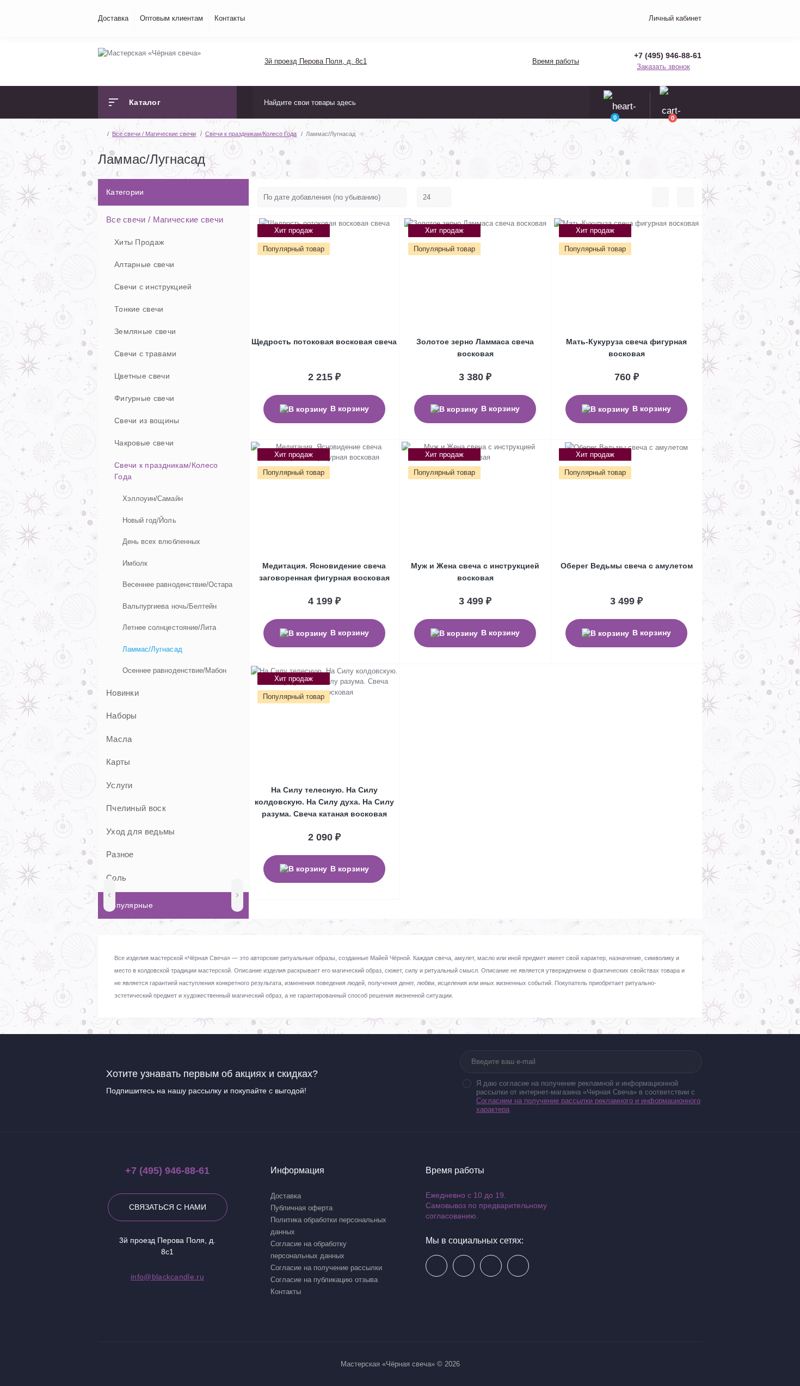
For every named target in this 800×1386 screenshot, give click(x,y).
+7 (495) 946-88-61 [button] (167, 1170)
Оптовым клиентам (171, 18)
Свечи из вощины (147, 420)
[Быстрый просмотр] (387, 230)
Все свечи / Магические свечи (164, 219)
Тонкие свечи (139, 309)
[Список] (660, 197)
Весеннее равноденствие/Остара (177, 584)
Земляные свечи (145, 331)
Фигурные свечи (144, 398)
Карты (118, 761)
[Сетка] (685, 197)
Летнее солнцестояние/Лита (169, 627)
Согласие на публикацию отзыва (324, 1280)
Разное (120, 854)
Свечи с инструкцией (153, 286)
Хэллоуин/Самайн (152, 498)
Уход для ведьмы (140, 831)
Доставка (113, 18)
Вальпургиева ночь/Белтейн (169, 606)
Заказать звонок (663, 67)
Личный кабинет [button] (675, 18)
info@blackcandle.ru (167, 1276)
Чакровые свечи (144, 442)
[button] (315, 61)
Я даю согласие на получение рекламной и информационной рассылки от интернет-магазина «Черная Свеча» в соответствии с (588, 1096)
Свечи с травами (145, 353)
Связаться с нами (167, 1207)
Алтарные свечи (144, 264)
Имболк (134, 563)
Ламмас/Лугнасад (152, 649)
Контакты (229, 18)
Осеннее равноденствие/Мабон (174, 670)
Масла (119, 739)
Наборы (121, 715)
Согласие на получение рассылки (326, 1268)
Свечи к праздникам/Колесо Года (166, 471)
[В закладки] (397, 230)
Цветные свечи (142, 376)
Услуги (119, 785)
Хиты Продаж (139, 242)
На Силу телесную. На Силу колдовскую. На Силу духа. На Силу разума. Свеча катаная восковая (324, 801)
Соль (116, 877)
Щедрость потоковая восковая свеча (324, 341)
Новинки (122, 692)
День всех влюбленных (161, 541)
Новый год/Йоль (149, 520)
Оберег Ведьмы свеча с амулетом (627, 565)
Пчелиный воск (136, 808)
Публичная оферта (301, 1208)
